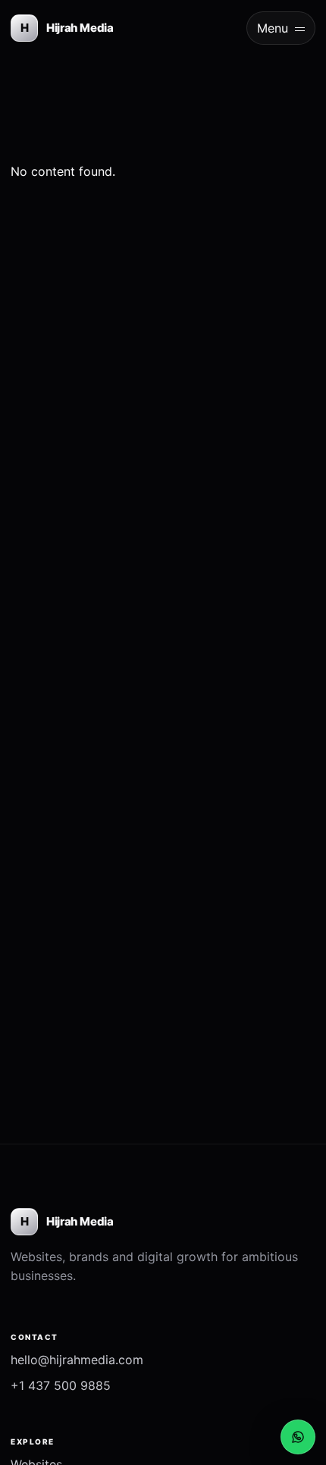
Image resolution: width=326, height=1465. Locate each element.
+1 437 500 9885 (61, 1385)
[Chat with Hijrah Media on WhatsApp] (298, 1437)
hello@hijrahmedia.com (77, 1359)
